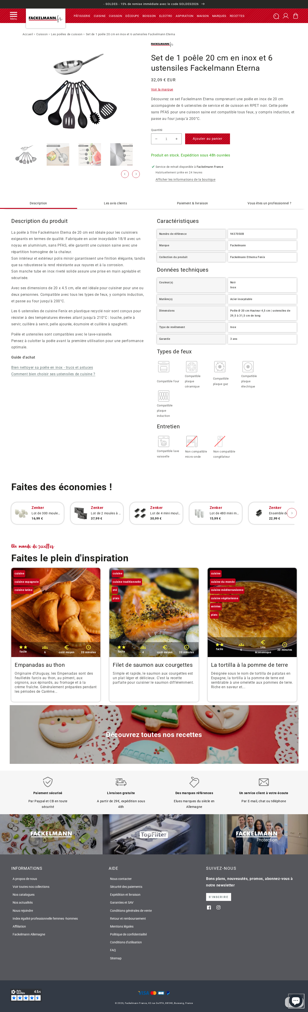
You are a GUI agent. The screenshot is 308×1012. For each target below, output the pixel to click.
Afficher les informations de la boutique (186, 179)
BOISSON (149, 15)
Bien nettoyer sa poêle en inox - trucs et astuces (52, 367)
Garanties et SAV (121, 902)
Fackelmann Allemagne (29, 934)
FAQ (113, 950)
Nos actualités (23, 902)
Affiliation (19, 926)
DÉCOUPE (132, 15)
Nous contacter (121, 879)
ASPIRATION (184, 15)
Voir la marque (162, 89)
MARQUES (219, 15)
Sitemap (116, 958)
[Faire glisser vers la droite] (136, 174)
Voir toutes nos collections (31, 886)
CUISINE (100, 15)
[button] (13, 16)
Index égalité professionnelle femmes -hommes (45, 918)
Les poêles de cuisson (67, 34)
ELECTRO (165, 15)
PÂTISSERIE (82, 15)
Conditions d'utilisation (126, 942)
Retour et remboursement (128, 918)
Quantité (157, 130)
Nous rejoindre (23, 910)
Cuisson (42, 34)
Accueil (28, 34)
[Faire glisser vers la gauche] (125, 174)
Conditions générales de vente (131, 910)
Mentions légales (121, 926)
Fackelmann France (136, 1003)
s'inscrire (218, 897)
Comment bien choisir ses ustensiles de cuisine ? (53, 374)
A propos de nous (25, 879)
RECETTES (237, 15)
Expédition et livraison (125, 894)
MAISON (203, 15)
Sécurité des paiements (126, 886)
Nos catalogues (23, 894)
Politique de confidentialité (128, 934)
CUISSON (115, 15)
